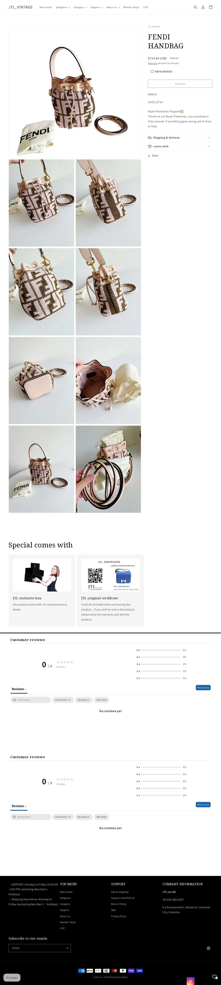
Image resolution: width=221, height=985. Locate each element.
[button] (63, 7)
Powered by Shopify (119, 977)
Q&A (113, 910)
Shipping (152, 63)
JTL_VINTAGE (105, 977)
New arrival (66, 891)
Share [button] (155, 155)
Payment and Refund (122, 897)
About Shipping (119, 891)
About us (65, 916)
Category (65, 904)
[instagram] (190, 981)
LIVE (62, 928)
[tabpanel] (110, 723)
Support (64, 910)
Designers (65, 897)
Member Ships (68, 922)
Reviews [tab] (19, 689)
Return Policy (118, 904)
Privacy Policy (118, 916)
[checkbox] (101, 700)
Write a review (203, 687)
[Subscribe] (67, 948)
